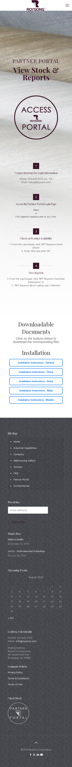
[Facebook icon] (30, 754)
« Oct (11, 618)
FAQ (16, 473)
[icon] (41, 754)
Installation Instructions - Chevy (36, 372)
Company (19, 454)
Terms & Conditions (18, 678)
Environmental (21, 485)
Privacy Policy (15, 672)
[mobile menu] (67, 5)
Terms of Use (15, 684)
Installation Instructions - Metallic (36, 400)
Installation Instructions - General (36, 362)
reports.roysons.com (32, 216)
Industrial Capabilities (25, 448)
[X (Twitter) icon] (34, 754)
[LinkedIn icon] (38, 754)
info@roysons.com (26, 641)
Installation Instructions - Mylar (36, 390)
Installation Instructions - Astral (36, 381)
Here (36, 210)
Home (17, 441)
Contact (18, 466)
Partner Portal (21, 479)
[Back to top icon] (36, 742)
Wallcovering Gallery (24, 460)
